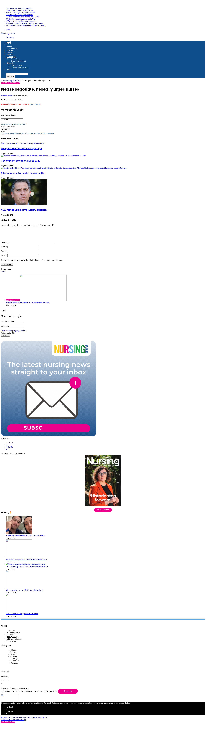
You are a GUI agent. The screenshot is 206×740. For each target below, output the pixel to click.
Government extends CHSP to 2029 (19, 10)
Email (4, 251)
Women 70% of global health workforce (21, 12)
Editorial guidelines (14, 639)
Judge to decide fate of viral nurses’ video (25, 535)
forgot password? (19, 124)
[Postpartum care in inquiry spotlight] (22, 143)
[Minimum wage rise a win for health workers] (19, 557)
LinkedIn (4, 676)
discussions (5, 133)
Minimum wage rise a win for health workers (26, 559)
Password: (5, 120)
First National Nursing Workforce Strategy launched (25, 25)
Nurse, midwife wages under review (22, 613)
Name (4, 247)
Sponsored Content (18, 61)
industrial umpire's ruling (19, 133)
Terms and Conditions (107, 703)
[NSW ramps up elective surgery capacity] (24, 205)
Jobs (8, 70)
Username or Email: (8, 115)
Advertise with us (13, 59)
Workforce (11, 50)
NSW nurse (45, 133)
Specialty (10, 55)
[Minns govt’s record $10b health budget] (19, 587)
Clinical (9, 52)
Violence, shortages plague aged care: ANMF (23, 17)
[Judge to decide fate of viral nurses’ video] (19, 533)
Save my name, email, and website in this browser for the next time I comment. (33, 260)
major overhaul (34, 133)
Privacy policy (12, 637)
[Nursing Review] (8, 33)
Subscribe (10, 63)
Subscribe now (17, 65)
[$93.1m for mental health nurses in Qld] (64, 168)
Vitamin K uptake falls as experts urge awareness (24, 23)
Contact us (11, 630)
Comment (5, 242)
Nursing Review (7, 96)
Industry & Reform (13, 81)
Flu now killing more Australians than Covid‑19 (27, 566)
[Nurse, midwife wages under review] (19, 611)
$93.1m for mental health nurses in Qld (20, 19)
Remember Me (9, 127)
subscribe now (35, 104)
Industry (10, 46)
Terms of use (11, 641)
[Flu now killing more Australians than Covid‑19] (25, 564)
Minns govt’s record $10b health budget (24, 590)
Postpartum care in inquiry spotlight (19, 8)
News (9, 44)
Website (4, 255)
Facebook (5, 680)
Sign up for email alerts (20, 67)
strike (52, 133)
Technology (11, 57)
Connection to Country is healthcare (19, 15)
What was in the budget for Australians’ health (27, 302)
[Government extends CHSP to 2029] (43, 156)
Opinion (14, 48)
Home (3, 81)
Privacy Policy (124, 703)
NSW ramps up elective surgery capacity (21, 21)
